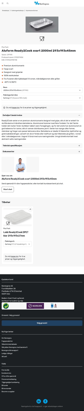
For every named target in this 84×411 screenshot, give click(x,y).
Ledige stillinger (7, 353)
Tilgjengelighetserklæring (10, 382)
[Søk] (57, 3)
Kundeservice (6, 373)
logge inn (16, 108)
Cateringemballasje (17, 10)
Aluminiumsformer (32, 10)
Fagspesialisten (7, 341)
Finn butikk (5, 370)
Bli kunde (5, 385)
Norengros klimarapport (10, 350)
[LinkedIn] (38, 401)
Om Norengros (7, 338)
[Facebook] (45, 401)
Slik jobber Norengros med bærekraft (15, 347)
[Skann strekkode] (63, 3)
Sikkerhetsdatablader (9, 344)
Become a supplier (8, 392)
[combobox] (33, 3)
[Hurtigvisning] (30, 209)
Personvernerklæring (9, 379)
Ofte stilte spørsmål (9, 376)
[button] (42, 115)
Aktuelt (4, 357)
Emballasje (5, 10)
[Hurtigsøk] (7, 3)
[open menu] (2, 3)
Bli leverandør (6, 388)
